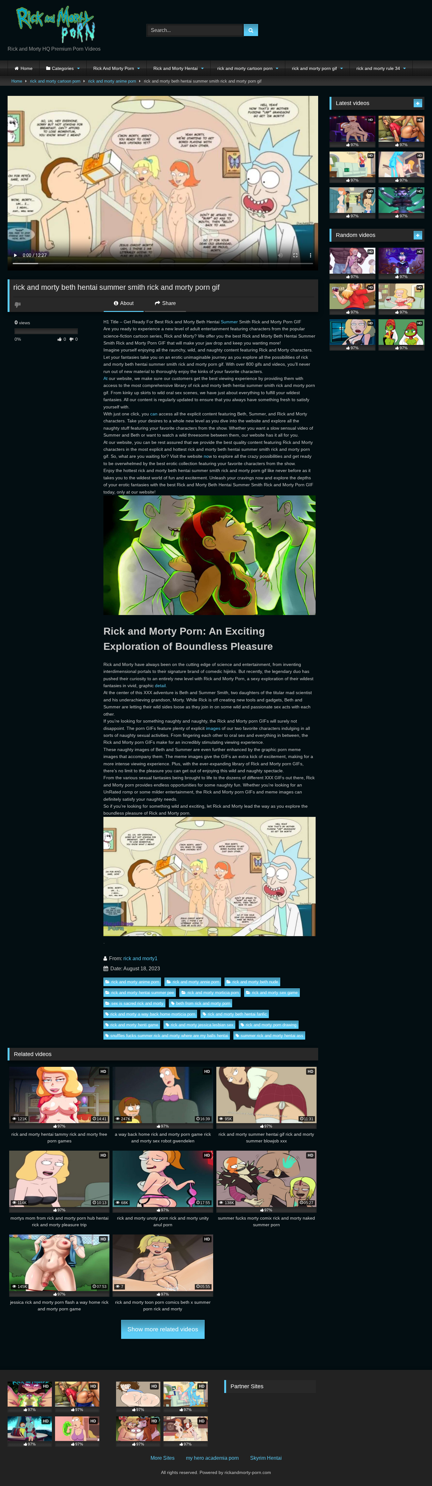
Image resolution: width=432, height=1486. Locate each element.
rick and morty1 (140, 958)
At (105, 378)
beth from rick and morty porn (203, 1003)
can (153, 413)
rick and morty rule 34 (378, 68)
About (126, 303)
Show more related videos (162, 1329)
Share (168, 303)
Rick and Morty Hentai (175, 68)
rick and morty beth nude (255, 981)
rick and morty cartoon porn (245, 68)
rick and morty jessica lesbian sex (202, 1025)
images (213, 728)
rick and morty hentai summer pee (142, 992)
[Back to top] (412, 1467)
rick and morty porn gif (314, 68)
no (206, 456)
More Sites (163, 1458)
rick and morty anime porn (112, 81)
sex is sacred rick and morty (137, 1003)
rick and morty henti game (134, 1025)
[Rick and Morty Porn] (55, 25)
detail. (161, 685)
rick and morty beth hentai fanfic (237, 1014)
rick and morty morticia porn (213, 992)
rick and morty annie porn (196, 981)
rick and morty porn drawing (271, 1025)
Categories (63, 68)
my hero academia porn (212, 1458)
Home (27, 68)
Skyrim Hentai (266, 1458)
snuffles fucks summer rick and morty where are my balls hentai (169, 1035)
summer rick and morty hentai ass (272, 1035)
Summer (229, 321)
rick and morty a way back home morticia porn (152, 1014)
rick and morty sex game (275, 992)
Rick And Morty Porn (113, 68)
